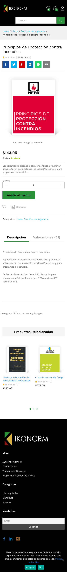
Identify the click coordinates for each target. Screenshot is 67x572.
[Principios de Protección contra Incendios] (5, 64)
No (40, 567)
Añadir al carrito (19, 195)
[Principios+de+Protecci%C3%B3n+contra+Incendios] (14, 64)
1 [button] (30, 409)
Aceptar (30, 567)
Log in (63, 10)
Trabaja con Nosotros (14, 471)
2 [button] (33, 409)
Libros (19, 219)
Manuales (7, 497)
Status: (6, 158)
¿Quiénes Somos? (12, 461)
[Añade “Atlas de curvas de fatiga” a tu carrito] (45, 372)
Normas (6, 502)
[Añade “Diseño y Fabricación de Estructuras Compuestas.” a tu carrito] (13, 372)
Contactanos (9, 466)
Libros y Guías (10, 493)
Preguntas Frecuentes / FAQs (18, 475)
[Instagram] (17, 539)
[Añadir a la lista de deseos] (4, 206)
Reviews (23, 57)
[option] (17, 368)
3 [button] (37, 409)
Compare (21, 207)
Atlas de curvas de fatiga (49, 377)
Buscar (60, 20)
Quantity (6, 181)
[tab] (16, 239)
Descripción (16, 237)
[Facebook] (4, 539)
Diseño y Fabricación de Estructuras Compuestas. (16, 379)
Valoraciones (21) (46, 237)
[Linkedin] (11, 539)
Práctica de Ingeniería (36, 219)
